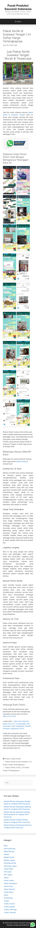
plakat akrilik (21, 461)
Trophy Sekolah (10, 912)
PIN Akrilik (8, 872)
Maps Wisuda (9, 851)
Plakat (7, 759)
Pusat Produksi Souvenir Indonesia (18, 7)
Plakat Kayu (8, 886)
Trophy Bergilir (9, 907)
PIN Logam (8, 875)
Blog (5, 846)
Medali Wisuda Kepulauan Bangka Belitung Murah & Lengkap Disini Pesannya (17, 814)
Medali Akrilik (9, 857)
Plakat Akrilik (16, 759)
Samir (6, 895)
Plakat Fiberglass (10, 883)
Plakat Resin (8, 892)
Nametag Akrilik (10, 863)
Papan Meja (8, 869)
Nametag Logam (10, 866)
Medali (6, 854)
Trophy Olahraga (10, 909)
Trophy (6, 901)
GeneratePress (24, 925)
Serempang (8, 898)
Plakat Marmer (9, 889)
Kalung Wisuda (9, 849)
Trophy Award (9, 904)
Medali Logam (9, 860)
